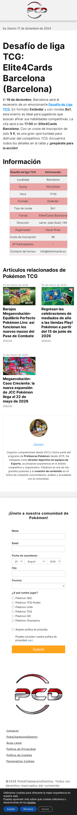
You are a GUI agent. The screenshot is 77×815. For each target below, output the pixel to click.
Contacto (12, 730)
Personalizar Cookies (20, 761)
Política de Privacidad (21, 748)
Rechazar (28, 809)
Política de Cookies (19, 755)
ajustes (31, 802)
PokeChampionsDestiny (22, 736)
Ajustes (45, 809)
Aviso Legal (14, 742)
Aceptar (11, 809)
